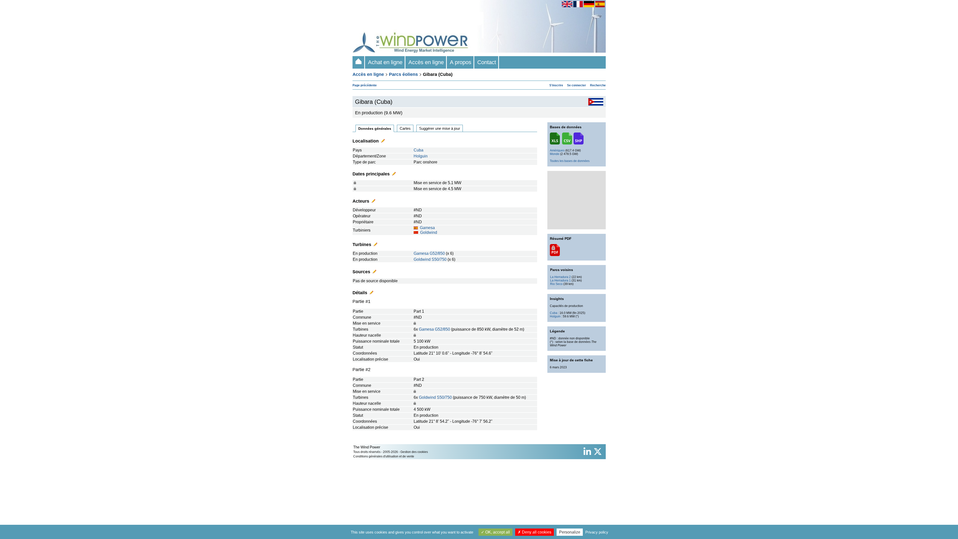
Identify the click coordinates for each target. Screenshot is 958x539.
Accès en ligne (426, 62)
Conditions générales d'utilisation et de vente (383, 456)
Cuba (418, 150)
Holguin (421, 156)
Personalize (569, 532)
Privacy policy (596, 532)
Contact (486, 62)
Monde (554, 154)
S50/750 (439, 259)
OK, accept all (497, 532)
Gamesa (427, 228)
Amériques (557, 150)
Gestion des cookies (414, 452)
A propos (460, 62)
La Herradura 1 (560, 280)
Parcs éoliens (403, 74)
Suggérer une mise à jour (439, 128)
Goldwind (428, 232)
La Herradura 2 (560, 277)
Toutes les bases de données (570, 161)
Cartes (405, 128)
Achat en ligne (385, 62)
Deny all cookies (536, 532)
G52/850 (437, 253)
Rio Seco (556, 284)
